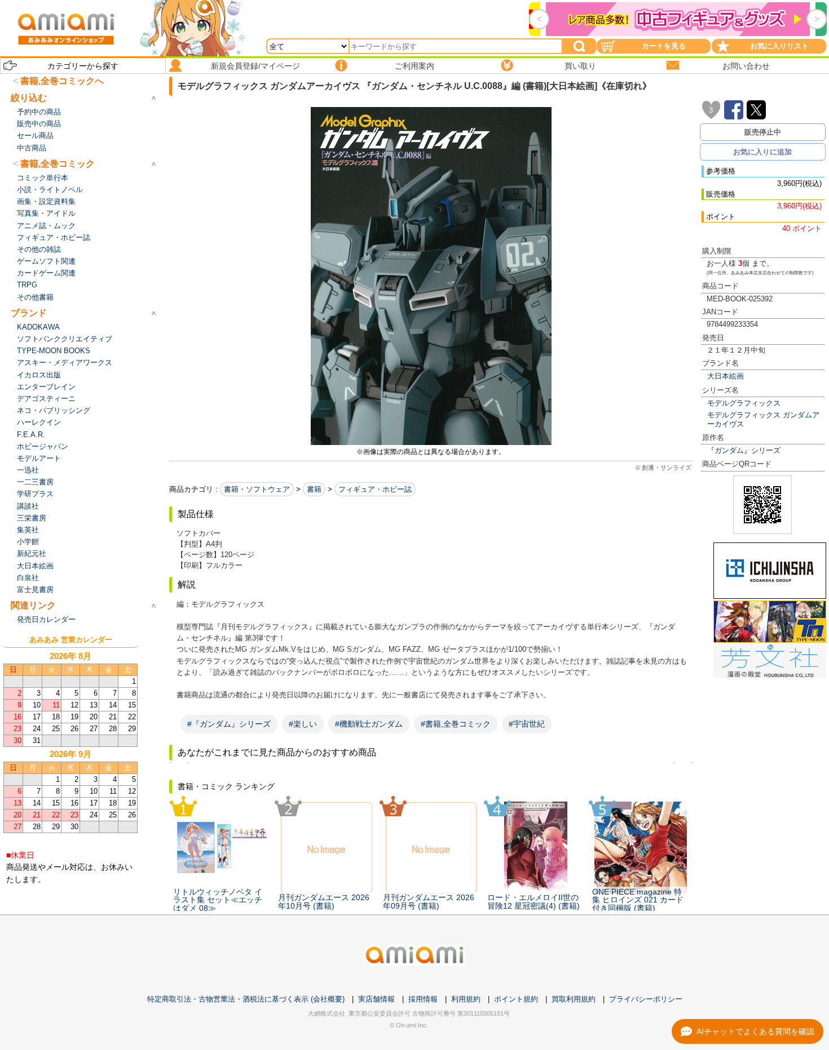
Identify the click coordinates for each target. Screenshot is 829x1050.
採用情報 (423, 999)
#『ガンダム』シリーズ (229, 723)
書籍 (314, 489)
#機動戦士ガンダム (369, 723)
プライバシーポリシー (645, 999)
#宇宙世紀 (527, 723)
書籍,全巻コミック (57, 163)
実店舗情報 (376, 999)
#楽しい (303, 723)
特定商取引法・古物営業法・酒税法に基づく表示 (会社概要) (246, 999)
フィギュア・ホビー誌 (375, 489)
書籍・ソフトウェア (257, 489)
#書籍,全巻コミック (456, 723)
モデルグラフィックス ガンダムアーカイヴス (763, 419)
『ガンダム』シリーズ (744, 450)
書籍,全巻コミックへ (62, 81)
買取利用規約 (574, 999)
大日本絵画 (725, 376)
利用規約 (465, 999)
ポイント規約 (516, 999)
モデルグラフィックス (744, 403)
